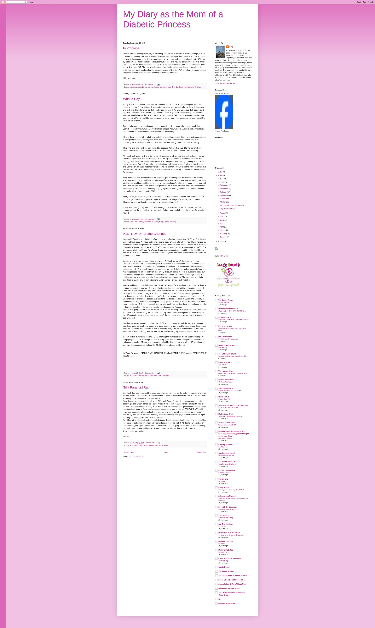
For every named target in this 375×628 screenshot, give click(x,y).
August (223, 213)
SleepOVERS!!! (223, 552)
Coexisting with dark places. (228, 339)
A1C (131, 375)
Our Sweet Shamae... (226, 438)
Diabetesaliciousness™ (228, 309)
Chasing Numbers (225, 445)
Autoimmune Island (226, 453)
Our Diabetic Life (225, 337)
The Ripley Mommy (226, 571)
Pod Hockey (222, 347)
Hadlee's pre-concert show (228, 408)
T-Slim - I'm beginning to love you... (230, 416)
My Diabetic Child (225, 414)
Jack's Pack (223, 515)
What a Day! (132, 99)
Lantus (144, 87)
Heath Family (223, 397)
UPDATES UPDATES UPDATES (229, 390)
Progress (221, 543)
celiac (136, 445)
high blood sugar (135, 87)
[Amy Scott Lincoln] (224, 128)
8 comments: (150, 443)
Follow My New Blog (225, 518)
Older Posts (201, 452)
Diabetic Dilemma (225, 541)
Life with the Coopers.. (227, 507)
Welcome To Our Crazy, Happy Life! (233, 405)
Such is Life (223, 479)
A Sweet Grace (224, 317)
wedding (173, 222)
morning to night (165, 87)
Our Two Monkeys (225, 524)
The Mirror (222, 365)
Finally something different (227, 509)
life (219, 599)
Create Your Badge (222, 131)
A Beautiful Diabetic (226, 388)
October (223, 192)
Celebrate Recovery (151, 222)
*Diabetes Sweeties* (226, 423)
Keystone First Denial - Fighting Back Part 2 (233, 319)
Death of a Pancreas (226, 345)
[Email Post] (158, 84)
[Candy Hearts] (228, 287)
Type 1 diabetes (163, 375)
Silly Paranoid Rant (136, 387)
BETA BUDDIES (225, 363)
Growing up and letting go (227, 464)
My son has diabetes (227, 380)
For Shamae (222, 447)
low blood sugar (153, 87)
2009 (220, 182)
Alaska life (133, 222)
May (222, 223)
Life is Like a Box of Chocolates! (231, 580)
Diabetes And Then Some (229, 588)
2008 (220, 241)
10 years (221, 481)
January (223, 237)
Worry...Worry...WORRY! (227, 425)
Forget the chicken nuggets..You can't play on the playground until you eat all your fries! (233, 433)
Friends (166, 222)
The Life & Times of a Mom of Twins (233, 576)
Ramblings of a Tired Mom (229, 533)
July (222, 216)
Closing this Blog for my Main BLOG (231, 490)
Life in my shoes (225, 326)
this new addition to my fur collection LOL (232, 356)
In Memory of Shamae (226, 455)
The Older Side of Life (227, 354)
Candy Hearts (224, 567)
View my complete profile (225, 83)
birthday (140, 222)
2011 (220, 175)
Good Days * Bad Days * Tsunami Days (232, 373)
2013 (220, 172)
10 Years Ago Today (225, 382)
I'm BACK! (222, 526)
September (224, 195)
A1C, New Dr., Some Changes (144, 234)
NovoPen (153, 375)
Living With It (223, 488)
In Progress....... (134, 48)
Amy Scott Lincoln (221, 93)
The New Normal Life (227, 462)
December (224, 185)
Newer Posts (129, 452)
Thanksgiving (223, 561)
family (161, 222)
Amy (231, 47)
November (224, 189)
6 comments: (150, 219)
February (224, 234)
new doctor (145, 375)
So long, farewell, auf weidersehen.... (231, 535)
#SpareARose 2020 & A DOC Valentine (232, 311)
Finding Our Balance (226, 470)
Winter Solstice (223, 302)
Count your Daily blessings (229, 558)
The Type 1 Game (225, 300)
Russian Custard (224, 472)
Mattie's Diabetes (225, 550)
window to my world (226, 603)
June (222, 220)
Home (165, 452)
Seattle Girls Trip (224, 399)
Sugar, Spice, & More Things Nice (232, 584)
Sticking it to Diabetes (227, 496)
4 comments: (150, 84)
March (222, 230)
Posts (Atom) (139, 457)
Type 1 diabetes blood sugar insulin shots (186, 87)
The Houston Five (225, 371)
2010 (220, 179)
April (222, 227)
